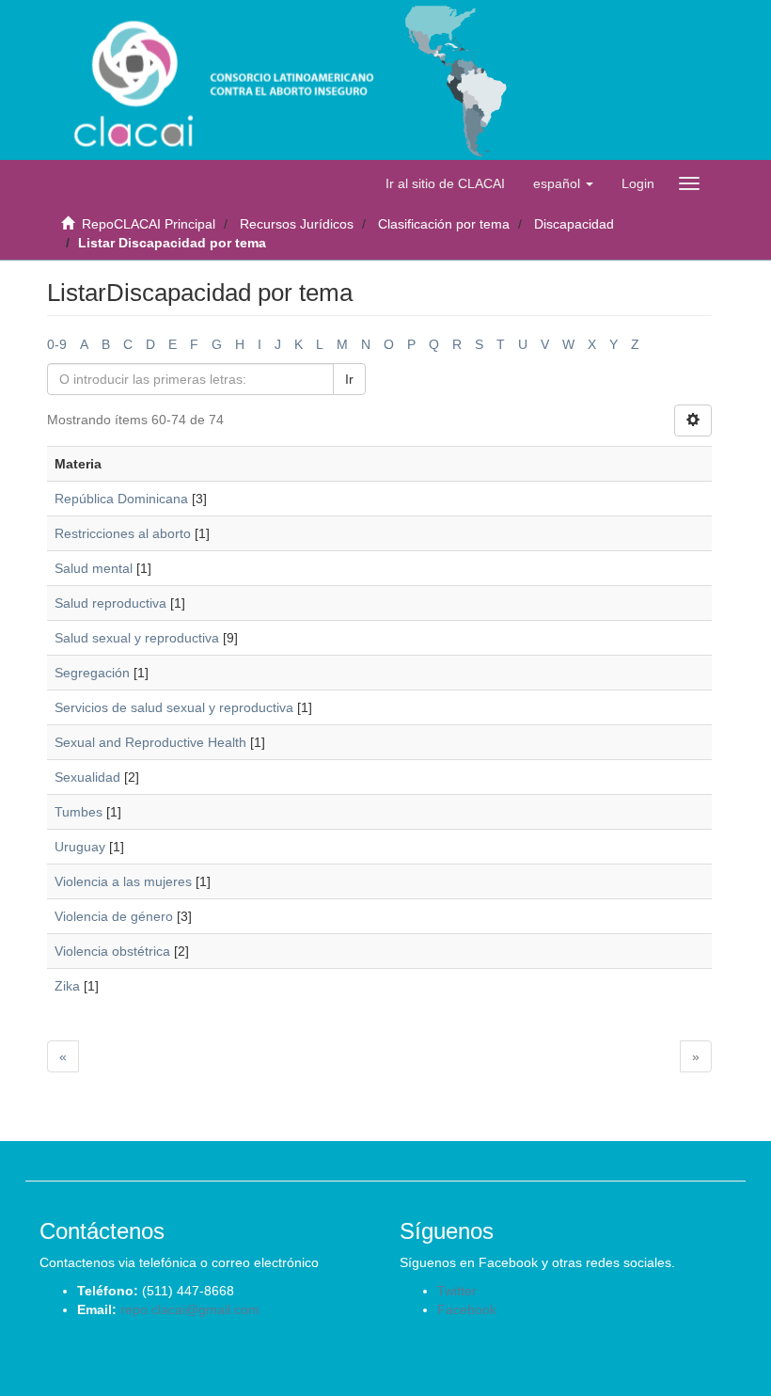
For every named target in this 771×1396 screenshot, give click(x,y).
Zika (67, 985)
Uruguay (80, 846)
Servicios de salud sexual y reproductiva (174, 707)
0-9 (57, 344)
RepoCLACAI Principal (148, 223)
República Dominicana (121, 498)
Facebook (466, 1309)
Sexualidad (87, 777)
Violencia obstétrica (112, 951)
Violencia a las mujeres (123, 881)
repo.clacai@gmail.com (190, 1309)
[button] (563, 183)
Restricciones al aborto (123, 533)
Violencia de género (114, 916)
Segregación (92, 672)
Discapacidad (574, 223)
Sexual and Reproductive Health (150, 742)
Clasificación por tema (444, 223)
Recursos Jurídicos (297, 223)
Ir (349, 379)
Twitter (457, 1290)
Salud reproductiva (110, 603)
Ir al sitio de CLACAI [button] (445, 183)
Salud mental (94, 568)
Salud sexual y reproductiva (137, 637)
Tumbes (78, 811)
